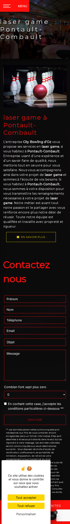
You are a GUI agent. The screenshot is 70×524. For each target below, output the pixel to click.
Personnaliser (26, 514)
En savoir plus (32, 237)
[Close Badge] (56, 512)
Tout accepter (26, 498)
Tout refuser (26, 506)
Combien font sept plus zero (25, 387)
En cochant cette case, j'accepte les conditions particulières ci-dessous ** (36, 406)
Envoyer (35, 419)
